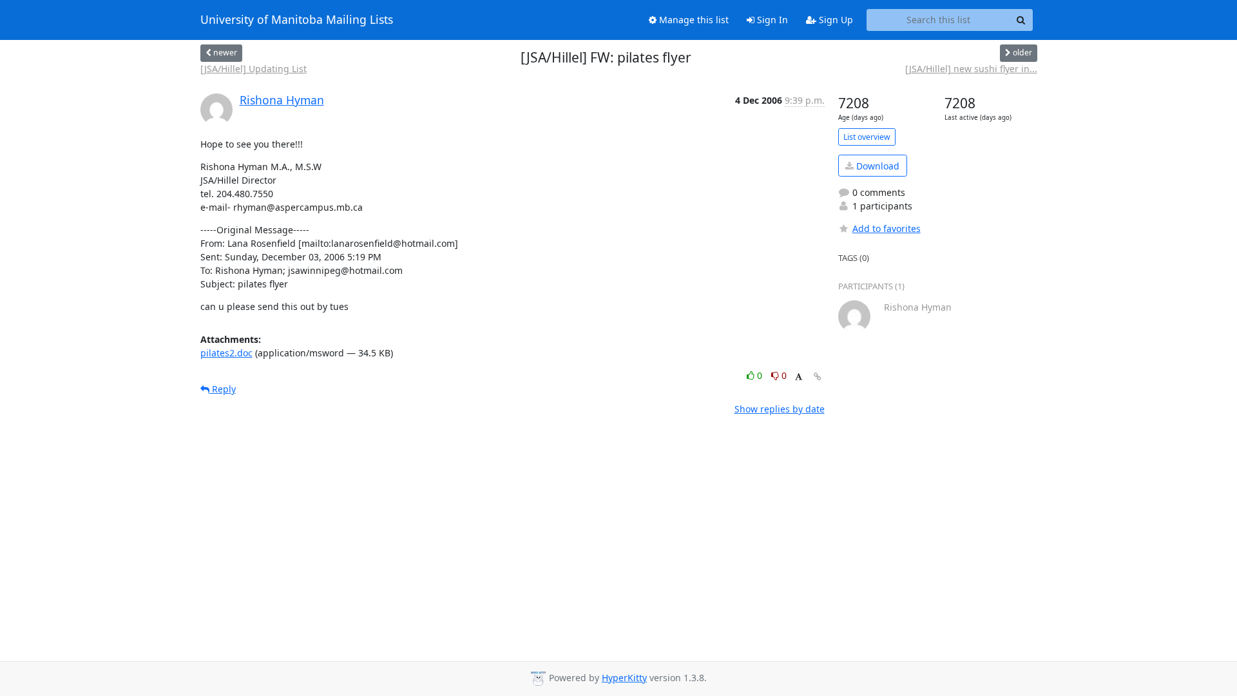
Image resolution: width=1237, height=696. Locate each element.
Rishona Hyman (282, 100)
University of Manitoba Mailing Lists (296, 20)
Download (876, 166)
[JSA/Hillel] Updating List (253, 69)
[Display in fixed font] (798, 377)
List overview (866, 136)
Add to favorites (886, 228)
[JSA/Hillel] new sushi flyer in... (971, 69)
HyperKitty (624, 678)
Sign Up (834, 20)
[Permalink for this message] (817, 376)
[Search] (1021, 20)
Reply (222, 389)
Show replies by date (779, 409)
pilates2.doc (226, 353)
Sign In (771, 20)
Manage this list (693, 20)
